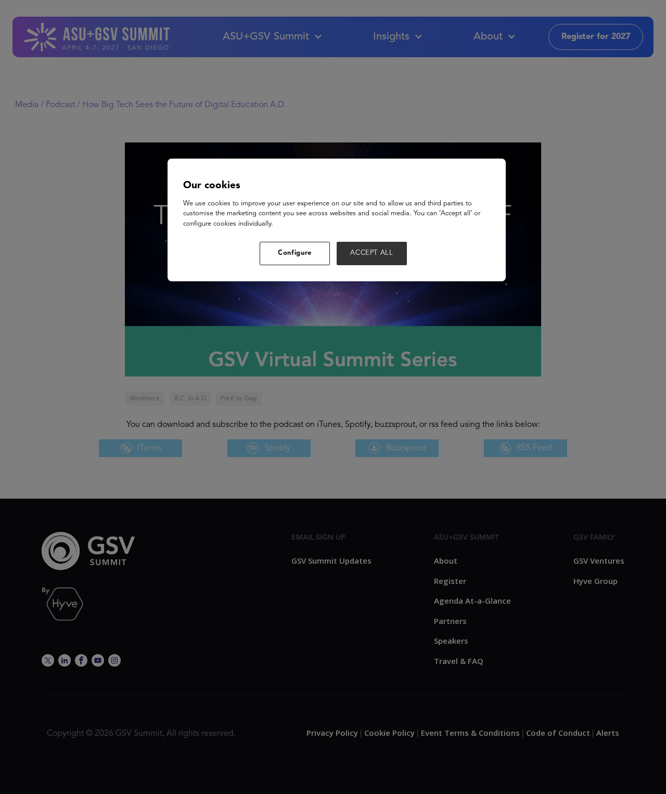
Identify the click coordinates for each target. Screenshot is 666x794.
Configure (295, 253)
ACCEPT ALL (371, 253)
